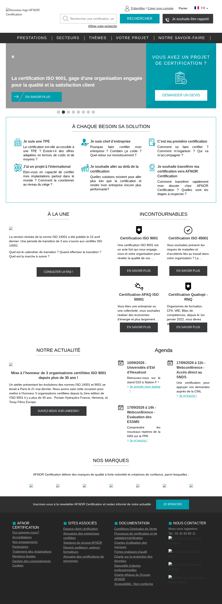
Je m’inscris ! (138, 440)
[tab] (58, 112)
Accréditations (22, 537)
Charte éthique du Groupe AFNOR (132, 577)
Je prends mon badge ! (145, 389)
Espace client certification (80, 528)
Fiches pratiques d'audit (130, 551)
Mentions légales (24, 556)
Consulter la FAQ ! (58, 271)
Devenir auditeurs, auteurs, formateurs (82, 549)
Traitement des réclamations (31, 551)
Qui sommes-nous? (25, 532)
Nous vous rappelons (183, 528)
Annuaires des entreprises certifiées (81, 536)
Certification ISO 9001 (139, 238)
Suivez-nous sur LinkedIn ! (58, 411)
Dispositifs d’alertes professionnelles (127, 568)
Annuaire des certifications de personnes (83, 559)
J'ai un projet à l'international (46, 166)
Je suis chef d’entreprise (110, 141)
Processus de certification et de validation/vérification (135, 536)
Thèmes (97, 38)
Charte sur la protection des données (133, 559)
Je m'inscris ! (188, 395)
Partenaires (20, 546)
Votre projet (132, 38)
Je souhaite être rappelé (190, 19)
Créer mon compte (160, 8)
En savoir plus (37, 97)
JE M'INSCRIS (172, 504)
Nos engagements (25, 542)
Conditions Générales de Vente (135, 528)
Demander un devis (181, 95)
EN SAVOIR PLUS (139, 270)
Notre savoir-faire (181, 38)
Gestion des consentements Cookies (31, 563)
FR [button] (203, 8)
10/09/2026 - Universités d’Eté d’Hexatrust (141, 367)
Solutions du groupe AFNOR (82, 542)
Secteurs (67, 38)
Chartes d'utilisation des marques (130, 545)
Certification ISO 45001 (188, 238)
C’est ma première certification (182, 141)
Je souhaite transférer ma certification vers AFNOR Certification (178, 171)
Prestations (32, 38)
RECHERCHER (139, 18)
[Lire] (13, 56)
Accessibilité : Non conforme (133, 584)
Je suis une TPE (36, 141)
